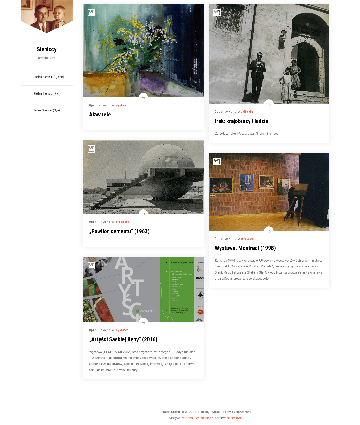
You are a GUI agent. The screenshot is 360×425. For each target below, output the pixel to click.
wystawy (122, 105)
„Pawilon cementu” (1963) (119, 231)
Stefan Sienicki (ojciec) (48, 77)
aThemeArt (235, 417)
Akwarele (100, 114)
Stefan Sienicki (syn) (46, 94)
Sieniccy (46, 49)
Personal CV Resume (196, 417)
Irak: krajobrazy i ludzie (241, 121)
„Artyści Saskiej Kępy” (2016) (123, 339)
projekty (122, 221)
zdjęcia (247, 111)
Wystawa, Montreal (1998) (245, 248)
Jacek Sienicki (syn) (46, 110)
